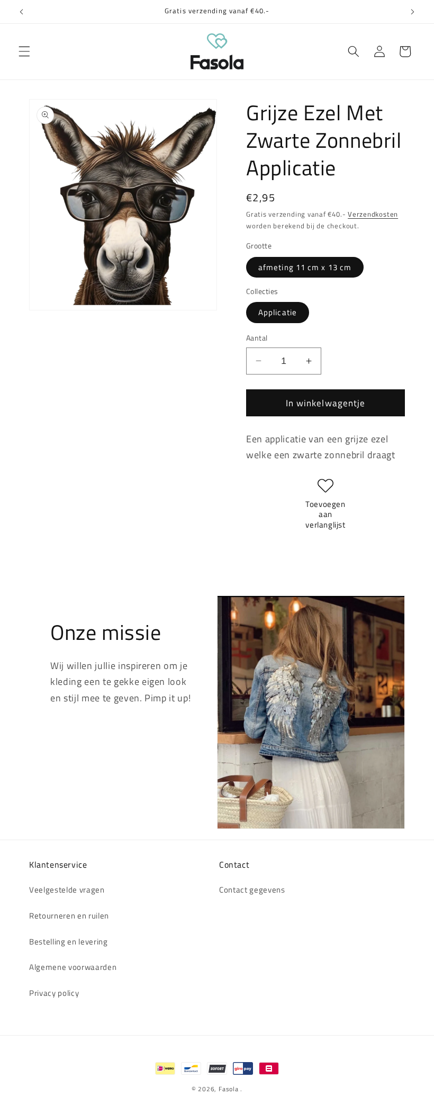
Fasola (229, 1089)
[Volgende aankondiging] (412, 11)
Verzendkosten (373, 214)
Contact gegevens (252, 890)
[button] (24, 51)
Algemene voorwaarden (72, 967)
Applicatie (277, 312)
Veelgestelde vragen (67, 890)
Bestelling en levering (68, 941)
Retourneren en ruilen (69, 916)
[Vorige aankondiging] (21, 11)
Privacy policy (54, 993)
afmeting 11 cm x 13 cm (304, 267)
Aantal (257, 338)
